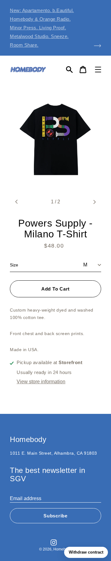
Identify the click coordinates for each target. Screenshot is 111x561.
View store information (41, 381)
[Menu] (98, 69)
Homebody (62, 549)
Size (14, 264)
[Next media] (94, 202)
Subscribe (55, 515)
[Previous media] (16, 202)
